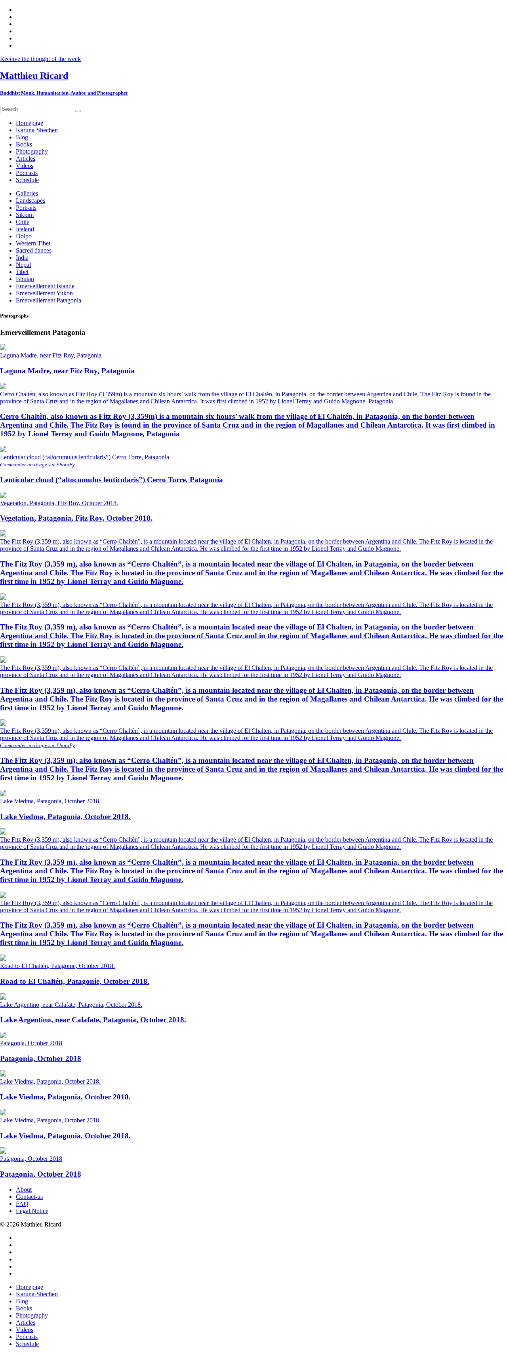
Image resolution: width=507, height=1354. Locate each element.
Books (24, 1308)
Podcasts (27, 1336)
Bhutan (25, 279)
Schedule (27, 1344)
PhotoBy (65, 465)
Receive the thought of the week (40, 58)
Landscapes (30, 200)
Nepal (23, 264)
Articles (25, 1322)
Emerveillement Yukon (44, 293)
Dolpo (24, 236)
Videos (24, 1329)
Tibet (22, 271)
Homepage (29, 1287)
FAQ (22, 1203)
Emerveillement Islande (45, 286)
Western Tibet (33, 243)
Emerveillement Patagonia (48, 300)
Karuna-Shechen (37, 1294)
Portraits (26, 207)
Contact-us (29, 1196)
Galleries (27, 193)
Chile (22, 222)
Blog (22, 1301)
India (22, 257)
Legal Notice (32, 1211)
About (24, 1189)
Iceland (25, 229)
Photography (32, 1315)
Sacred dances (33, 250)
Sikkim (25, 214)
